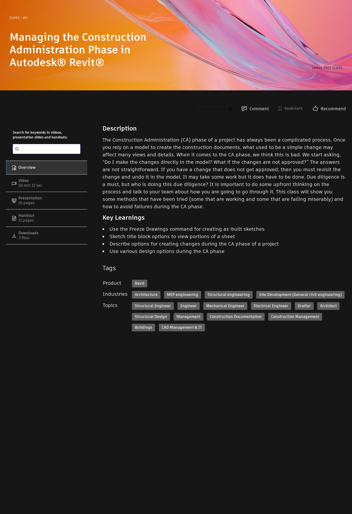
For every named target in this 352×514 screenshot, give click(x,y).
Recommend (333, 109)
